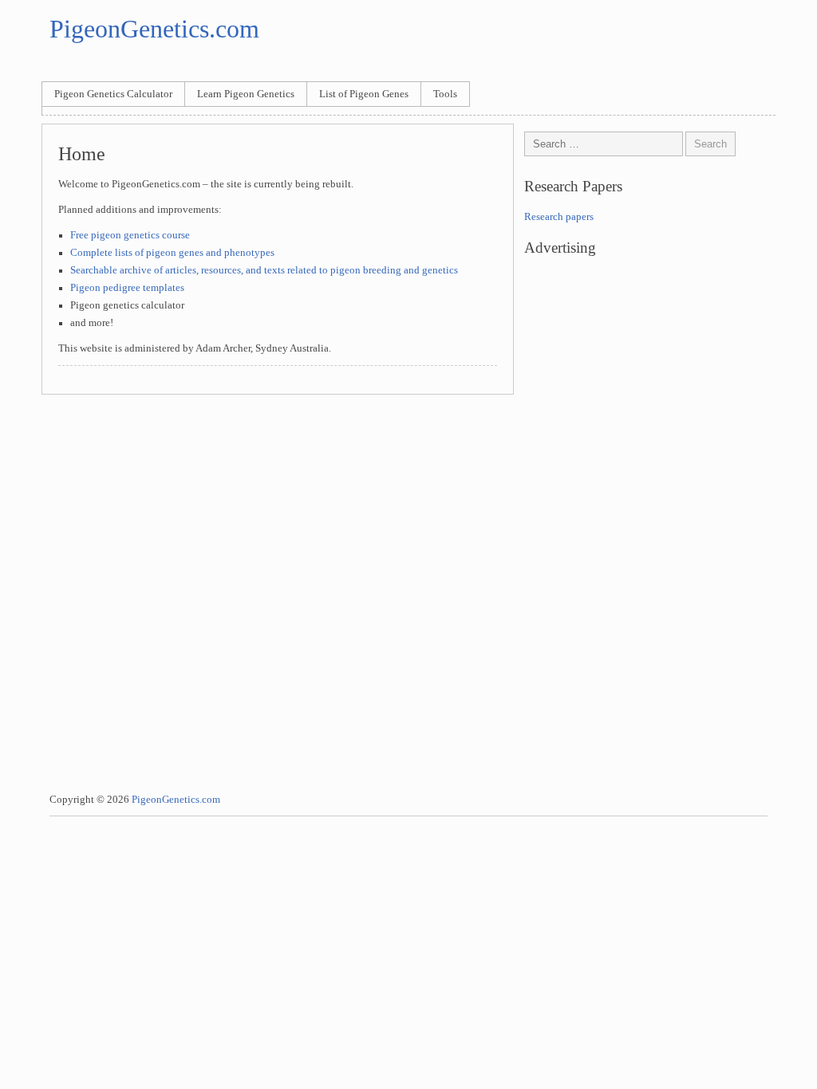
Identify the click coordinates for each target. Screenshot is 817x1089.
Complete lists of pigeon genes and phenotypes (172, 252)
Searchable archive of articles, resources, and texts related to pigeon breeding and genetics (264, 270)
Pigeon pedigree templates (127, 287)
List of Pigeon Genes (363, 94)
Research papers (559, 216)
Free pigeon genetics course (130, 235)
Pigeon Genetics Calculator (113, 94)
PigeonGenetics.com (154, 28)
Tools (445, 94)
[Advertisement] (650, 404)
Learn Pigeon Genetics (245, 94)
